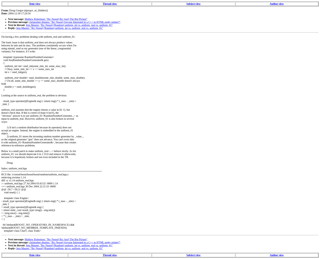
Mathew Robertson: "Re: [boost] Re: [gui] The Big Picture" (56, 19)
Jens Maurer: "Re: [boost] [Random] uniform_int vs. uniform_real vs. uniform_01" (69, 25)
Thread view (110, 3)
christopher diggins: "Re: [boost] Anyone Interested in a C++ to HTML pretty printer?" (74, 22)
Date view (34, 3)
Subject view (193, 3)
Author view (277, 3)
